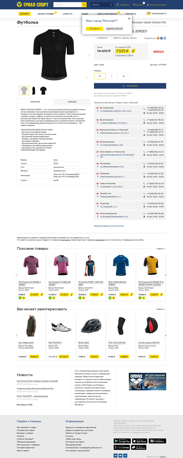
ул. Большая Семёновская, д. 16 (114, 216)
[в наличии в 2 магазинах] (80, 297)
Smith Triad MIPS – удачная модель (32, 396)
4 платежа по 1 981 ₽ (124, 55)
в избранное (102, 38)
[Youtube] (120, 456)
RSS (30, 404)
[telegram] (164, 38)
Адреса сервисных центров (79, 430)
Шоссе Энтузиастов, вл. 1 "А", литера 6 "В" (117, 155)
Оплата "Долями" (25, 439)
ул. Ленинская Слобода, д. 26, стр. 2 (115, 111)
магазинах (99, 239)
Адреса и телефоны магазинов (81, 427)
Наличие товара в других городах (109, 226)
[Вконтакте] (116, 456)
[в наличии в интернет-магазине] (23, 297)
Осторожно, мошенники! (78, 450)
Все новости (22, 404)
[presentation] (19, 54)
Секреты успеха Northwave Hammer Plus (35, 388)
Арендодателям (73, 445)
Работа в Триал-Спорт (77, 433)
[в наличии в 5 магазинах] (110, 297)
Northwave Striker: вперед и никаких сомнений (37, 381)
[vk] (161, 38)
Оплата (20, 436)
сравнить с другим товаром (125, 38)
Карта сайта (23, 450)
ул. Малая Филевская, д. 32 (111, 166)
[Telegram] (125, 456)
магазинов (66, 239)
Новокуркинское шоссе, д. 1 (112, 176)
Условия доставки (25, 430)
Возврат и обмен (25, 433)
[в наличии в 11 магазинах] (20, 297)
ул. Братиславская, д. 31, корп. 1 (113, 123)
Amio (163, 456)
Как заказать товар (26, 427)
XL (124, 76)
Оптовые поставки (75, 442)
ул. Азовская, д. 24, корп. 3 (111, 186)
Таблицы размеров (26, 442)
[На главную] (32, 4)
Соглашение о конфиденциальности (84, 447)
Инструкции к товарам (28, 445)
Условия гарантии (25, 447)
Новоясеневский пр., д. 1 (110, 196)
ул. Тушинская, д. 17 (108, 206)
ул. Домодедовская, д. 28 (111, 145)
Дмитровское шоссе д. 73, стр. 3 (114, 133)
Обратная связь (73, 439)
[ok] (158, 38)
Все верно (94, 28)
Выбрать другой (114, 28)
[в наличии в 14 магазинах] (50, 297)
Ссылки (69, 436)
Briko (56, 159)
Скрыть (160, 248)
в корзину (132, 86)
